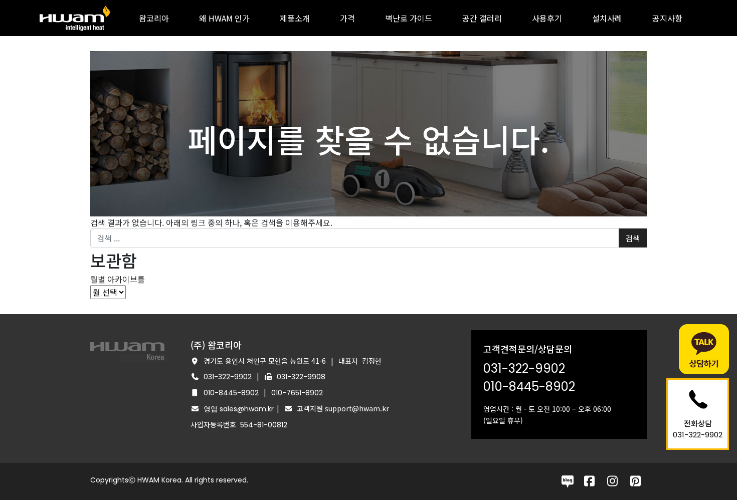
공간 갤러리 (482, 18)
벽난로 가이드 (408, 18)
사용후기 (547, 18)
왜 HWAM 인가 (224, 18)
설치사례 (607, 18)
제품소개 (295, 18)
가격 (347, 18)
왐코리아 (154, 18)
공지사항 (667, 18)
